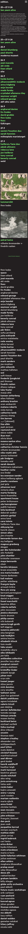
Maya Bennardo (9, 561)
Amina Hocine (8, 638)
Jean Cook (6, 824)
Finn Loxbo (6, 117)
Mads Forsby (7, 90)
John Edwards (8, 367)
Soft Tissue (6, 375)
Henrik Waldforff (9, 764)
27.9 (3, 128)
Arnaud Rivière (8, 587)
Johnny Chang (8, 415)
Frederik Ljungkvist (10, 378)
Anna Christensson (10, 812)
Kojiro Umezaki (8, 790)
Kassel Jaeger (7, 681)
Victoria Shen (7, 489)
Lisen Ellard (6, 68)
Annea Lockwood (9, 455)
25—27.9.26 (7, 7)
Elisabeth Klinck (9, 641)
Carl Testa (5, 841)
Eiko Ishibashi (8, 652)
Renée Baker (7, 787)
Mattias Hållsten (9, 369)
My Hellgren (7, 541)
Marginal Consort (9, 664)
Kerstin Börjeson (9, 567)
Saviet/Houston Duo (11, 131)
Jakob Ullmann (8, 146)
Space (4, 272)
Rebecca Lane (7, 149)
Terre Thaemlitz (8, 495)
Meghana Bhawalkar (11, 864)
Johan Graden (7, 904)
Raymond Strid (8, 429)
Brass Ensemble (9, 569)
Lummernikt (7, 202)
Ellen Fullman (7, 398)
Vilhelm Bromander (10, 449)
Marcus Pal (6, 444)
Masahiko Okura (9, 649)
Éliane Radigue (8, 387)
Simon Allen (7, 532)
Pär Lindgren (7, 458)
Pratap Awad (7, 867)
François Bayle (8, 584)
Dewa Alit (5, 872)
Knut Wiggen (7, 595)
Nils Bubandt (7, 621)
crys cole (5, 678)
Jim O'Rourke (7, 535)
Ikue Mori (5, 435)
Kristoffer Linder (9, 670)
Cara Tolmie (6, 521)
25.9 (3, 47)
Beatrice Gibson (9, 772)
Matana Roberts (9, 407)
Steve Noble (6, 432)
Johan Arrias (7, 835)
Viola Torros (6, 409)
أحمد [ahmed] (7, 421)
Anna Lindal (6, 804)
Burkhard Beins (8, 721)
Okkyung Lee (7, 527)
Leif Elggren (7, 627)
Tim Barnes (6, 418)
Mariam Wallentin (10, 798)
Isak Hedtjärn (8, 635)
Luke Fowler (6, 389)
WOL (2, 372)
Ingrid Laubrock (8, 838)
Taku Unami (6, 647)
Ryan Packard (7, 895)
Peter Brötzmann (9, 501)
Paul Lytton (6, 747)
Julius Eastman (8, 858)
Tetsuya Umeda (8, 715)
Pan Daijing (6, 707)
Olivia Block (6, 438)
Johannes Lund (8, 487)
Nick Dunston (7, 687)
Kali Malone (7, 578)
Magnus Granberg (10, 544)
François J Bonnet (9, 818)
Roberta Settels (8, 607)
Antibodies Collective (11, 658)
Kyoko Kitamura (9, 847)
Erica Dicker (7, 844)
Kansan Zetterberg (10, 395)
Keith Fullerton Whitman (13, 855)
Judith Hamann (8, 507)
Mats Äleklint (7, 750)
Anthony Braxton (9, 401)
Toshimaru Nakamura (11, 467)
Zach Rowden (7, 795)
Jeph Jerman (7, 427)
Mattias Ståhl (7, 832)
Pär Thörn (5, 329)
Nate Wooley (7, 341)
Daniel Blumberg (9, 49)
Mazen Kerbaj (8, 718)
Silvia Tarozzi (7, 344)
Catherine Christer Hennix (14, 447)
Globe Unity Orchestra (12, 884)
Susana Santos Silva (11, 441)
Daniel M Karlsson (10, 598)
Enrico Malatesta (9, 338)
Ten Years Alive (8, 10)
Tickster (23, 26)
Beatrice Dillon (8, 604)
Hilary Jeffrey (7, 924)
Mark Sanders (8, 361)
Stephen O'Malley (9, 738)
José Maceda (7, 63)
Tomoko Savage (8, 712)
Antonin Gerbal (8, 515)
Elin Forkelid (7, 552)
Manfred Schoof (9, 755)
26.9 (3, 60)
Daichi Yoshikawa (9, 698)
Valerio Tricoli (7, 704)
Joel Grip (5, 484)
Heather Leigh (8, 767)
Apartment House (9, 498)
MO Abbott (6, 912)
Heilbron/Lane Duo (10, 144)
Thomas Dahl (7, 735)
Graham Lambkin (9, 878)
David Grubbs (7, 115)
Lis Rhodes (6, 112)
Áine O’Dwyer (7, 729)
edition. (5, 1)
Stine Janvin (7, 684)
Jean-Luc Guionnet (10, 695)
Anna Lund (6, 518)
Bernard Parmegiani (11, 592)
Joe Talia (5, 655)
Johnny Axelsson (9, 667)
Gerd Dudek (6, 761)
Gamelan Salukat (9, 921)
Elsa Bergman (8, 632)
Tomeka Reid (7, 461)
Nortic (17, 26)
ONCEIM (4, 732)
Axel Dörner (6, 758)
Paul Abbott (6, 887)
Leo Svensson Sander (11, 475)
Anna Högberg (8, 84)
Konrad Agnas (8, 901)
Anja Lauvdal (7, 87)
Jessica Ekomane (9, 612)
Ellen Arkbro (7, 861)
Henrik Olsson (8, 529)
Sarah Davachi (8, 464)
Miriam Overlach (9, 830)
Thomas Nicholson (10, 907)
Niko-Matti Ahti (9, 452)
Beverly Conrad (8, 158)
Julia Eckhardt (8, 335)
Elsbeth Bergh (8, 672)
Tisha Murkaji (8, 727)
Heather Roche (8, 469)
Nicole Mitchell (8, 775)
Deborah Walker (9, 512)
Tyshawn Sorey (8, 692)
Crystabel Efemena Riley (13, 93)
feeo (3, 120)
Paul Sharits (7, 52)
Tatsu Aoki (6, 784)
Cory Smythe (7, 689)
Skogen (4, 547)
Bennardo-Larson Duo (11, 538)
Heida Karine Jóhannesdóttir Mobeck (13, 80)
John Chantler (8, 555)
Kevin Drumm (7, 615)
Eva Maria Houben (10, 572)
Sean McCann (7, 809)
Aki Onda (5, 65)
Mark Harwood (8, 769)
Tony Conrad (7, 155)
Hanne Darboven (9, 575)
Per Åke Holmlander (11, 549)
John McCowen (8, 609)
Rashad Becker (8, 875)
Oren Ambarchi (8, 404)
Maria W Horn (7, 852)
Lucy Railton (6, 915)
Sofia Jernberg (8, 332)
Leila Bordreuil (8, 509)
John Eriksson (8, 815)
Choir (3, 564)
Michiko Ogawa (8, 909)
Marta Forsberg (8, 492)
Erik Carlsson (7, 892)
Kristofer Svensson (10, 558)
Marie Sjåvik (7, 801)
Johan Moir (6, 675)
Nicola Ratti (6, 927)
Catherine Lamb (8, 412)
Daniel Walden (8, 918)
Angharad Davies (9, 109)
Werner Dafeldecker (11, 710)
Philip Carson (7, 618)
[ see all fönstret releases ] (14, 256)
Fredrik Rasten (8, 384)
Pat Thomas (6, 381)
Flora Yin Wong (8, 589)
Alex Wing (5, 778)
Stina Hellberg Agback (12, 478)
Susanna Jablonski (10, 629)
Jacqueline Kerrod (10, 827)
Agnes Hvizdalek (9, 701)
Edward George (8, 99)
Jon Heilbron (7, 152)
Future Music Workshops (13, 889)
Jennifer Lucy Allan (10, 661)
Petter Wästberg (9, 581)
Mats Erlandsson (9, 849)
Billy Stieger (7, 881)
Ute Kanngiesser (9, 504)
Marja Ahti (6, 392)
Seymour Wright (9, 96)
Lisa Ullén (5, 424)
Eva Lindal (6, 472)
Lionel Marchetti (9, 601)
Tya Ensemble (8, 898)
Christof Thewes (9, 752)
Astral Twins (7, 240)
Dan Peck (5, 821)
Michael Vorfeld (9, 724)
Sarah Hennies (8, 133)
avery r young (8, 792)
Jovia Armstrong (9, 781)
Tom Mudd (6, 644)
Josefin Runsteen (9, 481)
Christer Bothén (9, 807)
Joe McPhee (7, 364)
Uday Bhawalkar (9, 869)
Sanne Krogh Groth (10, 624)
